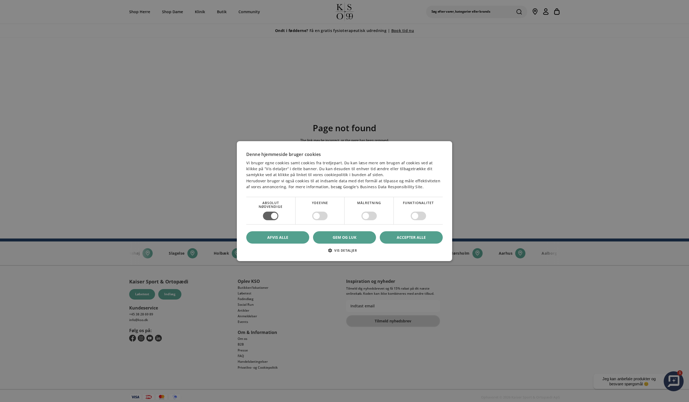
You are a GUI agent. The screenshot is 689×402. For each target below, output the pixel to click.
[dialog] (344, 201)
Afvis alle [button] (277, 237)
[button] (344, 252)
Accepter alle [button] (411, 237)
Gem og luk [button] (344, 237)
